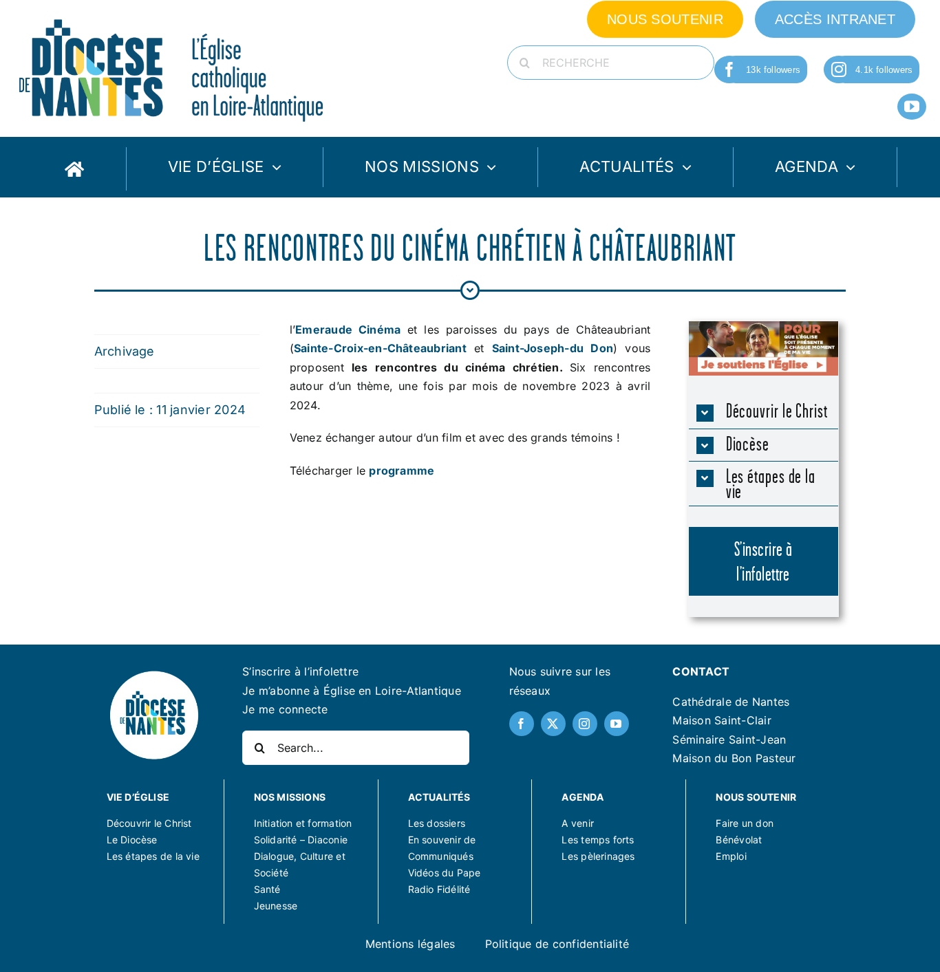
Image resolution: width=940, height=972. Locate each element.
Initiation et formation (303, 823)
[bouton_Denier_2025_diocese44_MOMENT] (763, 327)
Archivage (124, 351)
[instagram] (839, 69)
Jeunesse (276, 905)
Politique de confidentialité (557, 944)
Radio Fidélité (439, 889)
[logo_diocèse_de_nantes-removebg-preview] (154, 674)
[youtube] (911, 107)
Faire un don (744, 823)
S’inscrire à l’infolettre (300, 671)
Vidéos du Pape (444, 872)
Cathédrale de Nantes (730, 702)
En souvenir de (442, 839)
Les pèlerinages (598, 856)
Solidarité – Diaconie (301, 839)
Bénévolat (739, 839)
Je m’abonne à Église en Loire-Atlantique (351, 691)
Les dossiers (437, 823)
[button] (763, 412)
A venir (577, 823)
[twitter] (553, 723)
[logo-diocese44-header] (172, 16)
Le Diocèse (132, 839)
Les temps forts (598, 839)
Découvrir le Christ (149, 823)
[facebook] (729, 69)
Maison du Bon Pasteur (733, 758)
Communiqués (440, 856)
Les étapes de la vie (153, 856)
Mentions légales (410, 944)
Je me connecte (285, 709)
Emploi (731, 856)
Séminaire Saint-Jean (729, 739)
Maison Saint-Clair (721, 720)
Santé (267, 889)
